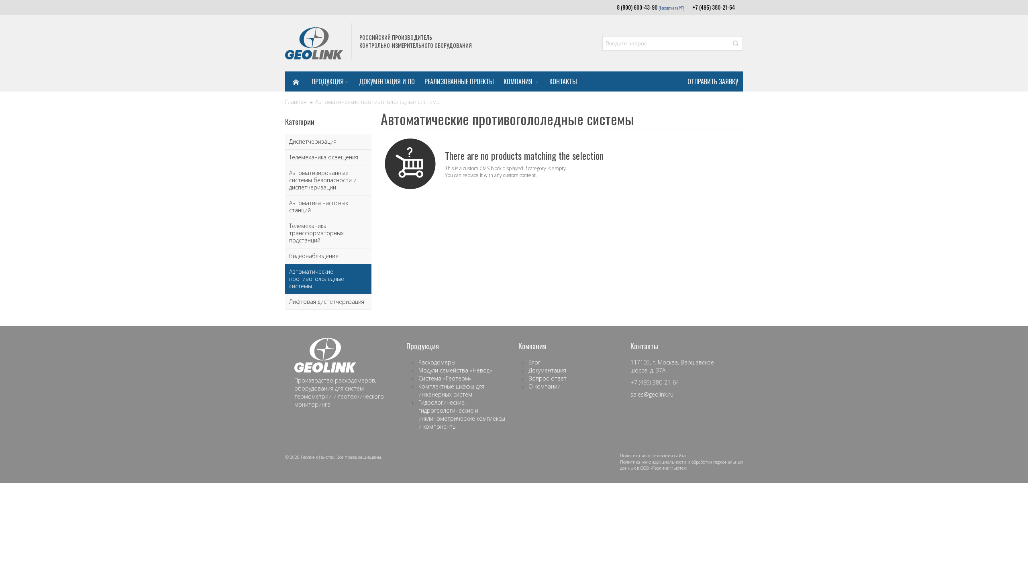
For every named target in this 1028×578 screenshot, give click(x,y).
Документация (547, 370)
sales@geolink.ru (651, 394)
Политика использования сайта (653, 455)
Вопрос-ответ (547, 378)
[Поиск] (735, 43)
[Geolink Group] (314, 43)
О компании (544, 386)
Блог (534, 362)
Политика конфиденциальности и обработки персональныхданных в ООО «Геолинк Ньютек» (681, 465)
